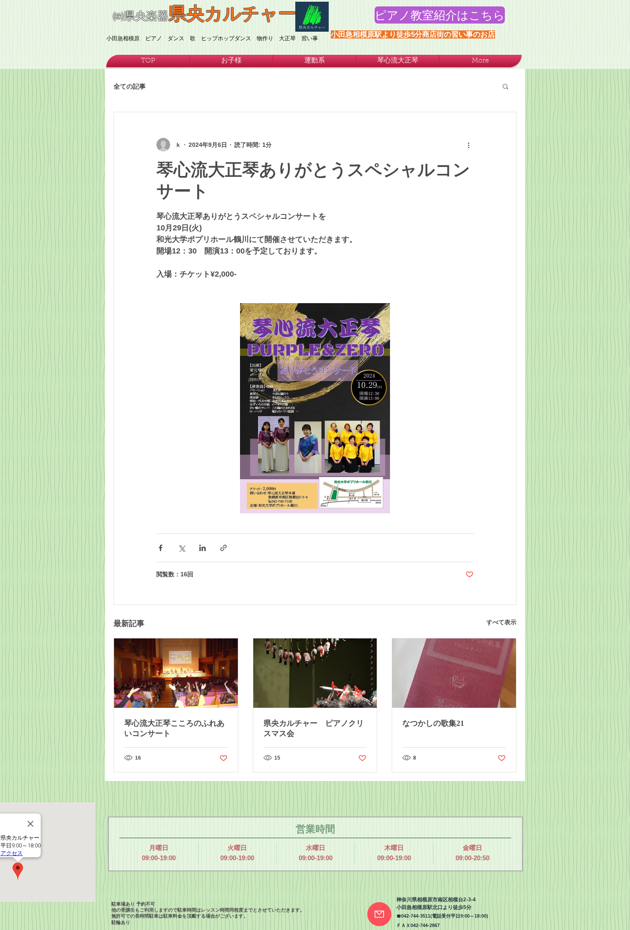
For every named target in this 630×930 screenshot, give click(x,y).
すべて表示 (501, 622)
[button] (505, 86)
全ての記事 (130, 86)
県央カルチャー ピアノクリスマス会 (314, 728)
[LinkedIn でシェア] (202, 548)
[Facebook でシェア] (160, 548)
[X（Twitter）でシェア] (181, 548)
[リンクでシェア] (223, 548)
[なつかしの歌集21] (454, 673)
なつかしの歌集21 (433, 723)
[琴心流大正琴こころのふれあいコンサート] (176, 673)
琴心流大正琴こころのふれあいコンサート (174, 728)
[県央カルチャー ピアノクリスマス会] (315, 673)
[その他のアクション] (468, 145)
